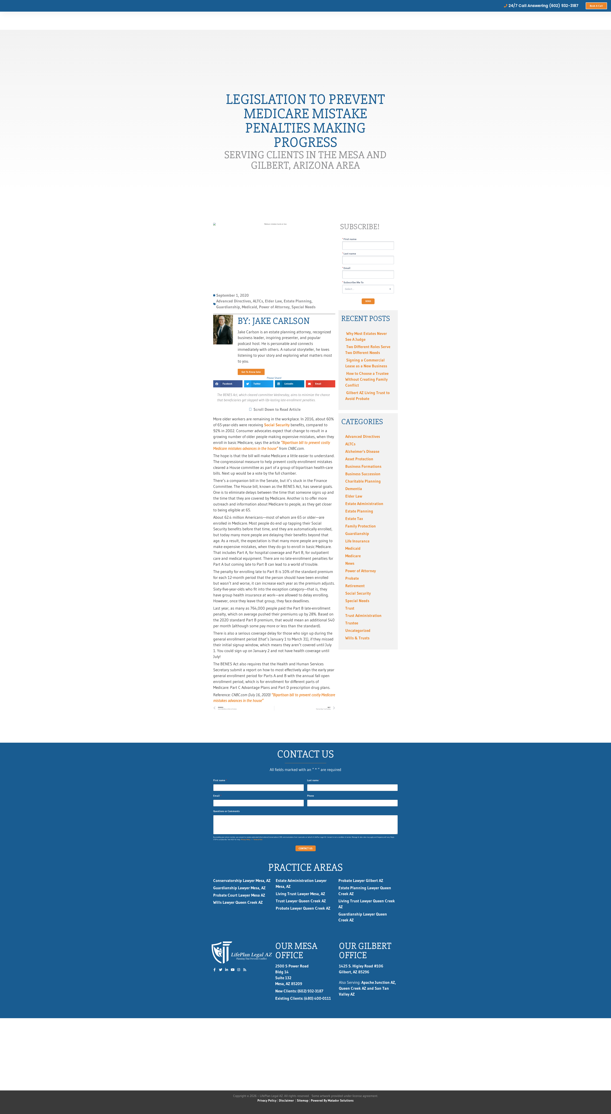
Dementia (353, 488)
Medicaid (353, 548)
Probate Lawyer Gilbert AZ (360, 880)
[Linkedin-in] (227, 970)
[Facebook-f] (215, 970)
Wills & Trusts (357, 638)
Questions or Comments (226, 811)
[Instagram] (239, 970)
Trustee (351, 623)
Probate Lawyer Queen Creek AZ (303, 908)
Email (217, 795)
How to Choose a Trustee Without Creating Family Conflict (367, 379)
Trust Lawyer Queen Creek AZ (301, 900)
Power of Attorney (360, 570)
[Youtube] (233, 970)
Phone (310, 795)
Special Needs (357, 600)
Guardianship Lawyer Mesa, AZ (239, 887)
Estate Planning (359, 511)
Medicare (353, 555)
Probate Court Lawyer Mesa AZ (239, 895)
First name (220, 780)
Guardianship (357, 533)
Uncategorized (357, 630)
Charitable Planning (363, 481)
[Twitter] (221, 970)
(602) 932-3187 (299, 991)
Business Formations (363, 466)
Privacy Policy (245, 839)
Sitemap (302, 1100)
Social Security (277, 424)
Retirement (355, 585)
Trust (349, 608)
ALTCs (350, 444)
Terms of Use (257, 839)
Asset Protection (359, 458)
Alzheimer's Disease (362, 451)
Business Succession (362, 473)
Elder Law (353, 496)
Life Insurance (357, 541)
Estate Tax (354, 518)
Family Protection (360, 526)
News (349, 563)
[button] (227, 383)
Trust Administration (363, 615)
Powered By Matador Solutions (332, 1100)
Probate (352, 578)
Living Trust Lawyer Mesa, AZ (300, 893)
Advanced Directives (362, 436)
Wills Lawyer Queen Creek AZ (238, 902)
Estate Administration (364, 503)
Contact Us (306, 848)
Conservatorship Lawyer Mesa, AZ (241, 880)
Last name (313, 780)
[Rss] (245, 970)
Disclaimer (286, 1100)
